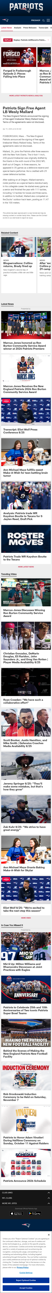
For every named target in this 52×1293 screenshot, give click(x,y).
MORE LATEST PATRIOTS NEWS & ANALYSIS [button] (26, 96)
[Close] (49, 1235)
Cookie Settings (26, 1273)
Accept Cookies (26, 1288)
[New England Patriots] (26, 1225)
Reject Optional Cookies (26, 1280)
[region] (26, 1262)
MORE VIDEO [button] (26, 918)
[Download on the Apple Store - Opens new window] (16, 1213)
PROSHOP (35, 20)
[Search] (43, 20)
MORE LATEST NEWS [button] (26, 567)
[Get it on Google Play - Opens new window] (34, 1214)
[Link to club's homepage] (5, 19)
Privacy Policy (23, 1267)
